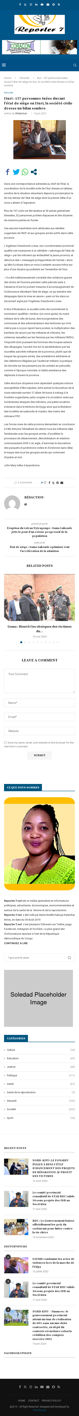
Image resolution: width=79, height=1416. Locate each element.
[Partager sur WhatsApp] (25, 171)
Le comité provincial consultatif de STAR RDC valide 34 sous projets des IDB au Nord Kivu (53, 1198)
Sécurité (24, 77)
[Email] (48, 4)
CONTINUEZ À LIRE (16, 943)
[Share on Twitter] (53, 483)
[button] (7, 608)
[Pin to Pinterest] (57, 482)
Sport (41, 1117)
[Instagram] (31, 4)
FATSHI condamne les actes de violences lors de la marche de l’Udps (53, 1263)
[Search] (75, 65)
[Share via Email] (61, 482)
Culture (41, 1049)
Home (7, 77)
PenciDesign (39, 1410)
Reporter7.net (13, 924)
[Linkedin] (36, 4)
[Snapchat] (53, 4)
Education (41, 1058)
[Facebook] (20, 4)
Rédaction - (21, 113)
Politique (41, 1075)
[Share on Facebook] (49, 482)
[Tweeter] (16, 171)
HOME (21, 1400)
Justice (41, 1066)
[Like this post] (45, 482)
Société (41, 1109)
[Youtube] (42, 4)
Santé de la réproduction (41, 1092)
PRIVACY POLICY (51, 1400)
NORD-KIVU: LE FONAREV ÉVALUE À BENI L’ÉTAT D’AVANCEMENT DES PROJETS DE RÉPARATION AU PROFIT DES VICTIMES (53, 1168)
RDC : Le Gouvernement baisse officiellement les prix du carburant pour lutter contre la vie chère (53, 1226)
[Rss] (59, 4)
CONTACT (33, 1400)
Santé (41, 1083)
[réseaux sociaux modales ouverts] (33, 171)
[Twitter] (25, 4)
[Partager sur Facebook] (7, 171)
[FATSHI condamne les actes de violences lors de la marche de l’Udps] (16, 1265)
